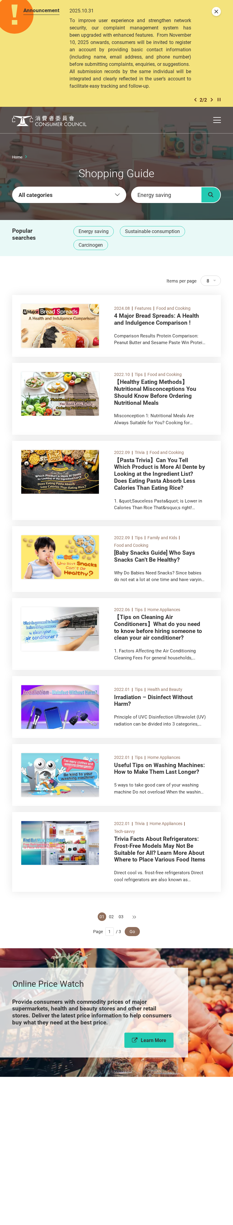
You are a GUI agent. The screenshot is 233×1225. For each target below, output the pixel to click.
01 (102, 916)
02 (111, 916)
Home (17, 157)
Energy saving (94, 231)
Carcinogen (91, 245)
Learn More (153, 1040)
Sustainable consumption (152, 231)
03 (121, 916)
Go (132, 931)
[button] (195, 100)
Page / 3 (107, 931)
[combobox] (69, 195)
